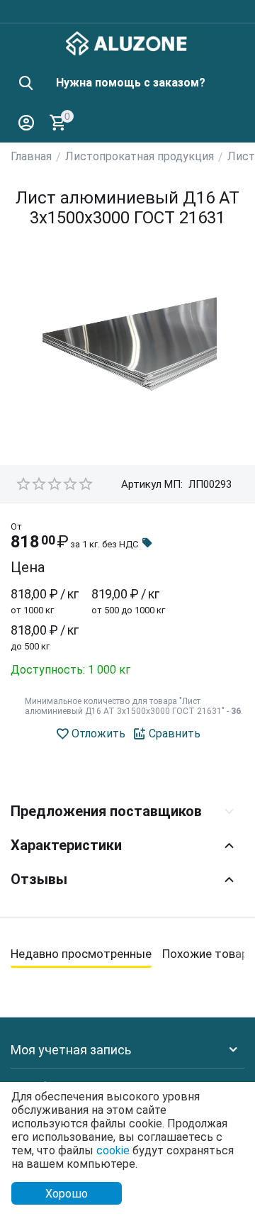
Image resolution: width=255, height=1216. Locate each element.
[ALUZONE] (127, 42)
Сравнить (174, 733)
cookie (113, 1150)
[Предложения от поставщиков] (147, 544)
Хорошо (66, 1193)
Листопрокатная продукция (139, 156)
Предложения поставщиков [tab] (106, 811)
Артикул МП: (152, 484)
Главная (31, 156)
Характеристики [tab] (66, 845)
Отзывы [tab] (39, 879)
